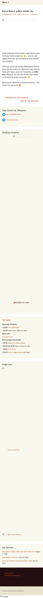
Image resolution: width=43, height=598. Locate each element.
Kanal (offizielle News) (13, 114)
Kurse (27, 14)
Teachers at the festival (15, 97)
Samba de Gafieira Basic (16, 343)
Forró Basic (12, 349)
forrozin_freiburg (13, 450)
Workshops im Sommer (10, 557)
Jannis (35, 14)
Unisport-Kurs (8, 337)
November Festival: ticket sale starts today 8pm (18, 551)
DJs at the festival (30, 101)
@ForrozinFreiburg (14, 534)
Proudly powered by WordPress (13, 591)
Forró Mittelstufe (13, 327)
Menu (4, 2)
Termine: (6, 320)
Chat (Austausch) (11, 120)
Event (22, 14)
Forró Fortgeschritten (15, 352)
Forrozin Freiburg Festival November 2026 (17, 561)
